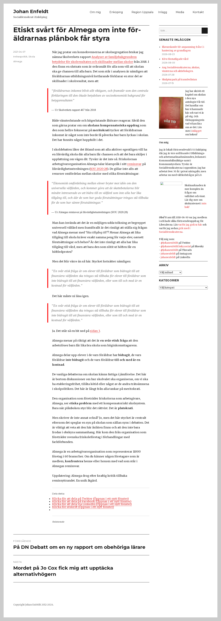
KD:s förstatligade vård (175, 59)
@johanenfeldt (169, 242)
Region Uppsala (142, 12)
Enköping (116, 12)
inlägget (196, 130)
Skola (31, 56)
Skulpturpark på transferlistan (179, 79)
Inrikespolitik (20, 56)
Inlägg (162, 12)
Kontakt (198, 12)
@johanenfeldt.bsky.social (176, 246)
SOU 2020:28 (98, 169)
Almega (17, 61)
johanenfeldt (168, 253)
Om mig (95, 12)
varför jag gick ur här (190, 224)
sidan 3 (95, 331)
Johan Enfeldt (31, 11)
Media (180, 12)
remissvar (134, 164)
